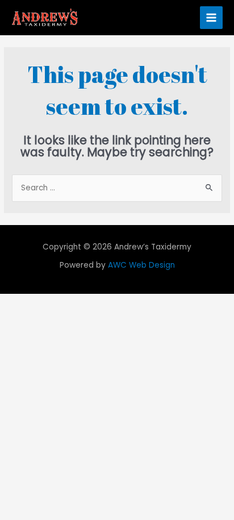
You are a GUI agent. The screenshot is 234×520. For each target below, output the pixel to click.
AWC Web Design (141, 265)
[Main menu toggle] (211, 18)
